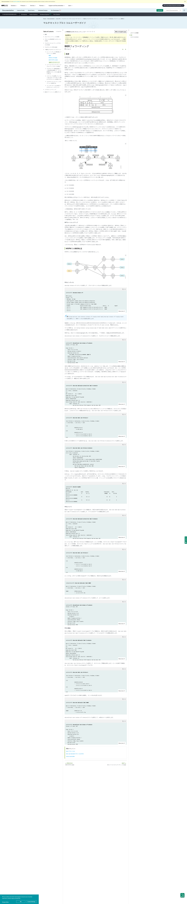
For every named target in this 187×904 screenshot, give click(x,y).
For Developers (56, 10)
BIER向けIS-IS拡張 (53, 57)
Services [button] (32, 5)
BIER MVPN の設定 (53, 59)
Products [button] (23, 5)
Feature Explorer (33, 14)
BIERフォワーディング (54, 62)
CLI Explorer (24, 14)
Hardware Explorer (44, 14)
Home (44, 18)
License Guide (20, 10)
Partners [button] (41, 5)
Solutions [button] (13, 5)
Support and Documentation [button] (56, 5)
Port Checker (57, 14)
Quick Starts (31, 10)
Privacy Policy (5, 902)
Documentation (8, 10)
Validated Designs (43, 10)
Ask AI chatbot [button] (16, 1)
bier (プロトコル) (70, 751)
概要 (50, 55)
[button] (182, 895)
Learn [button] (69, 5)
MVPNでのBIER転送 (134, 37)
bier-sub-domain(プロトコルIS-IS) (74, 753)
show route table (70, 756)
